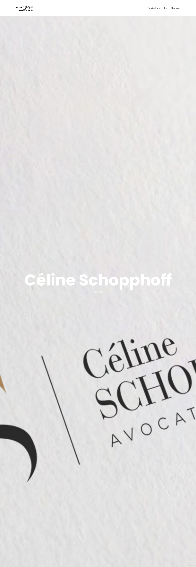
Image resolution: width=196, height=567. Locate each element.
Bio (165, 8)
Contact (175, 8)
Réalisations (154, 8)
